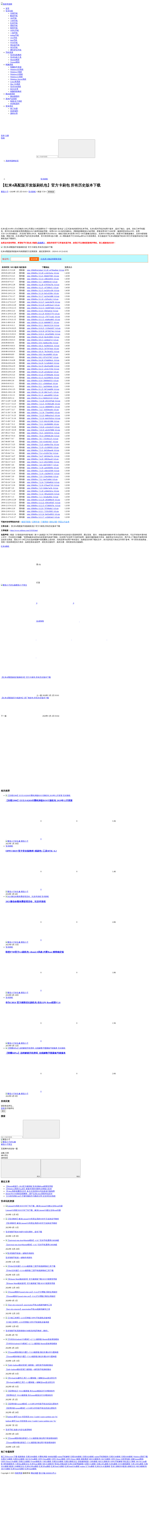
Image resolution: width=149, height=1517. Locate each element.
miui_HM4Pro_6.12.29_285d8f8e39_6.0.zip (43, 500)
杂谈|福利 (14, 111)
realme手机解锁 (63, 1457)
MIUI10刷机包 (95, 1459)
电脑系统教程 (15, 91)
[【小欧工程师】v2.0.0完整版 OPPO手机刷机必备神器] (28, 1318)
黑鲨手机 (14, 26)
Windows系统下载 (140, 1457)
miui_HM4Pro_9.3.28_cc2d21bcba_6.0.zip (43, 273)
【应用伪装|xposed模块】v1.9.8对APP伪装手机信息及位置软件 (31, 1408)
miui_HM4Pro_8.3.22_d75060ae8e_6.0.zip (43, 375)
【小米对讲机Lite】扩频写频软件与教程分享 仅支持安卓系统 (31, 1196)
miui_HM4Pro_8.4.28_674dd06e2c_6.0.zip (43, 360)
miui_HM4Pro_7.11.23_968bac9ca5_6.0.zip (43, 415)
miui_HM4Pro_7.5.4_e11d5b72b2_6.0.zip (42, 453)
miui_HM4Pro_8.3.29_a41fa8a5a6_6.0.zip (43, 372)
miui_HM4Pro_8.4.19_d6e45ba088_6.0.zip (43, 366)
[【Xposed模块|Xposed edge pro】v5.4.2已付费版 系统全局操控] (31, 1292)
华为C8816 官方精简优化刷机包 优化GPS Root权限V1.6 (33, 1002)
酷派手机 (14, 16)
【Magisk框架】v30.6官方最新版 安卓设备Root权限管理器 (29, 1186)
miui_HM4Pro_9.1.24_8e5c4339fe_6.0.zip (43, 293)
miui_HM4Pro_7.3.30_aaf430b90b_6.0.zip (43, 468)
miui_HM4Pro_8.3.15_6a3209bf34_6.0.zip (43, 378)
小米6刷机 (93, 1461)
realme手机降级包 (101, 1457)
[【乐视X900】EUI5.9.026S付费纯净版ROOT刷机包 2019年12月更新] (34, 795)
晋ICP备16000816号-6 (47, 1473)
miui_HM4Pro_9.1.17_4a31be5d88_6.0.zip (43, 296)
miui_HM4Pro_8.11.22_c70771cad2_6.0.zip (43, 317)
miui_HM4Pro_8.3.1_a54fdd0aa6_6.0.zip (42, 383)
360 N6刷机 (105, 1459)
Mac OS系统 (15, 84)
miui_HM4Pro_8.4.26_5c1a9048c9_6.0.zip (43, 363)
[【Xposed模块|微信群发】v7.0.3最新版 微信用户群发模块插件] (32, 1438)
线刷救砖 (21, 1457)
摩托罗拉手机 (15, 50)
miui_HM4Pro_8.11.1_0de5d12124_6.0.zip (43, 325)
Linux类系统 (15, 82)
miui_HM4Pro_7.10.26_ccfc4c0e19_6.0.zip (43, 427)
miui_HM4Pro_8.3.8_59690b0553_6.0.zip (43, 381)
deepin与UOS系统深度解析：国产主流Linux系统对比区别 (29, 1194)
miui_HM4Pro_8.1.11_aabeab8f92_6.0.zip (43, 395)
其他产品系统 (11, 99)
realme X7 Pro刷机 (87, 1466)
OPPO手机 (14, 30)
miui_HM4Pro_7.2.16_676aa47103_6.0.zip (43, 485)
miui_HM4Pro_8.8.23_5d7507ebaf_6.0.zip (43, 349)
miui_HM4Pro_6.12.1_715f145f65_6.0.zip (43, 511)
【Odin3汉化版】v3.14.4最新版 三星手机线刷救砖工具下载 (30, 1270)
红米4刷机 (5, 546)
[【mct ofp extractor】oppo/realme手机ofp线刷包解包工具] (29, 1305)
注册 (7, 136)
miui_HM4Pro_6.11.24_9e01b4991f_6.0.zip (43, 514)
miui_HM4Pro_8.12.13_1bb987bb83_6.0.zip (43, 308)
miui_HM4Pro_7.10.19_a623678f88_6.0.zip (43, 430)
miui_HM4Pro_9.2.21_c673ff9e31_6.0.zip (43, 288)
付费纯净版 (42, 1457)
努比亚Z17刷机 (129, 1461)
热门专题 (14, 109)
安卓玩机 (9, 11)
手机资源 (9, 52)
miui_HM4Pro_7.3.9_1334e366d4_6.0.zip (42, 476)
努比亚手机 (15, 45)
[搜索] (76, 148)
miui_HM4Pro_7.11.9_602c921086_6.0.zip (43, 421)
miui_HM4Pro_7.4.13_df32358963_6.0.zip (43, 462)
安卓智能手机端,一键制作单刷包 (19, 1258)
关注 (38, 1176)
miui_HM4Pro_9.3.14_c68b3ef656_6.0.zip (43, 279)
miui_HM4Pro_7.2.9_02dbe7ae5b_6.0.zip (42, 488)
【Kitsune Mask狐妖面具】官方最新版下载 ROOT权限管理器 (30, 1283)
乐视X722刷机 (90, 1464)
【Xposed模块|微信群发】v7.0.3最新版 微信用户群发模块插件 (31, 1443)
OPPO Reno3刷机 (58, 1459)
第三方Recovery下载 (9, 1457)
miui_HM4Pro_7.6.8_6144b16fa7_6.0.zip (42, 442)
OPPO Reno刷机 (44, 1459)
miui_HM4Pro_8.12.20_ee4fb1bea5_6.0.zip (43, 305)
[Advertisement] (71, 209)
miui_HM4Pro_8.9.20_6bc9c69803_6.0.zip (43, 337)
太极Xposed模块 (137, 1459)
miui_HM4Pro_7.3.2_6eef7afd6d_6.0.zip (42, 479)
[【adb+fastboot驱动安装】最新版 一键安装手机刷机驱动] (29, 1365)
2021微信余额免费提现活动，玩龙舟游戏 (26, 901)
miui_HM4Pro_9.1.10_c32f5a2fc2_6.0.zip (42, 299)
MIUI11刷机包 (48, 1464)
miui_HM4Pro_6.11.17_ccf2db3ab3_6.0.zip (43, 517)
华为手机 (14, 47)
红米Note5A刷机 (57, 1466)
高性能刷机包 (8, 1464)
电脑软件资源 (15, 67)
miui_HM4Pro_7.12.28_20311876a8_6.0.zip (43, 401)
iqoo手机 (13, 40)
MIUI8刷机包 (141, 1466)
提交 (3, 1111)
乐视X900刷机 (31, 1457)
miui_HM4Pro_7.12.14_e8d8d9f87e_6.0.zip (43, 407)
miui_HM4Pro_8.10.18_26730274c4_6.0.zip (43, 331)
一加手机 (14, 33)
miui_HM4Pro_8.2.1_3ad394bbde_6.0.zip (42, 386)
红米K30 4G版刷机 (102, 1466)
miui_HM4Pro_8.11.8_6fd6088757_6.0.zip (43, 322)
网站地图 (34, 1473)
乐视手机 (14, 13)
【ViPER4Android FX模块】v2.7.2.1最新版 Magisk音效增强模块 (31, 1344)
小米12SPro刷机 (137, 1464)
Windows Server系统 (18, 79)
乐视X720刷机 (7, 1459)
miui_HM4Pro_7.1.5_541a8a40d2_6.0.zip (42, 497)
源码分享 (14, 113)
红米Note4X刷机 (17, 1469)
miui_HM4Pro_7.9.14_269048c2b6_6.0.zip (43, 436)
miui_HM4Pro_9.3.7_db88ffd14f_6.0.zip (42, 282)
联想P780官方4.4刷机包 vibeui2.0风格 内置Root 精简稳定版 (35, 952)
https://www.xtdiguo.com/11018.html (24, 530)
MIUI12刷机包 (104, 1461)
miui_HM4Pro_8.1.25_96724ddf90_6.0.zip (43, 389)
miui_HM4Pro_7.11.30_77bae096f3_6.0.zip (43, 413)
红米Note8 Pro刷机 (72, 1466)
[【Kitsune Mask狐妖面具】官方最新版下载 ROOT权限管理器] (31, 1279)
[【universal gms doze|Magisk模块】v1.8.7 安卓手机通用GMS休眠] (32, 1240)
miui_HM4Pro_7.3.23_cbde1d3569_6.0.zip (43, 471)
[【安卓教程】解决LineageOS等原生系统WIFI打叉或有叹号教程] (32, 1219)
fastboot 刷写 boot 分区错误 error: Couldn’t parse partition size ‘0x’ (31, 1421)
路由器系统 (10, 94)
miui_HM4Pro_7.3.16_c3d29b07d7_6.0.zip (43, 474)
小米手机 (14, 21)
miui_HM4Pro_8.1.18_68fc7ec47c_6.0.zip (43, 392)
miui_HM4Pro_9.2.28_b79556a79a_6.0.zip (43, 285)
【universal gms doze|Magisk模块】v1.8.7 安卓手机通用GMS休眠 (31, 1245)
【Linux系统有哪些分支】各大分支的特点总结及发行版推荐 (30, 1191)
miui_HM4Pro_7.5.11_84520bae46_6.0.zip (43, 450)
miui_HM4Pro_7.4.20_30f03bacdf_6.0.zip (43, 459)
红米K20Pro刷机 (31, 1466)
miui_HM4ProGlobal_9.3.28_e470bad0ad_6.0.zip (45, 270)
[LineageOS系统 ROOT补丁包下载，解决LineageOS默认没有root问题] (34, 1206)
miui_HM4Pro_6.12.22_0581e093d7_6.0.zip (43, 503)
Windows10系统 (16, 74)
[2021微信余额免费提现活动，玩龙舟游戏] (23, 896)
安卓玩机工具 (15, 57)
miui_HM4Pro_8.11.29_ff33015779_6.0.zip (43, 314)
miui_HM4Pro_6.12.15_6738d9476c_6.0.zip (43, 506)
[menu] (2, 2)
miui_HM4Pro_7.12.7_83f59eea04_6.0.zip (43, 410)
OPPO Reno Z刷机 (73, 1459)
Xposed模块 (15, 62)
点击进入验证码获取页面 (51, 259)
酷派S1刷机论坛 (129, 1466)
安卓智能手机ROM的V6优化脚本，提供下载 (24, 1232)
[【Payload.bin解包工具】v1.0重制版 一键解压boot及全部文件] (31, 1378)
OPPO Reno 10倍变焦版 (120, 1459)
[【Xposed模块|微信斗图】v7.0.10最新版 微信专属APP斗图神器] (32, 1352)
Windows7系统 (16, 72)
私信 (78, 1176)
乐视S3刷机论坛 (70, 1461)
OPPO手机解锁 (116, 1461)
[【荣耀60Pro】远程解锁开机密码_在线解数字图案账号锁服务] (32, 1048)
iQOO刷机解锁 (124, 1464)
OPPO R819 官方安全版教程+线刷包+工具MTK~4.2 (31, 851)
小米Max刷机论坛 (22, 1464)
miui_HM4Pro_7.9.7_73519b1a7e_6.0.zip (42, 439)
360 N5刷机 (5, 1469)
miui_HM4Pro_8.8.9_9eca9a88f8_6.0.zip (42, 354)
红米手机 (14, 23)
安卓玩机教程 (15, 55)
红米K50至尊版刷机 (76, 1464)
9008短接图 (52, 1457)
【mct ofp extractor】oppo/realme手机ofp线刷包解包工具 (28, 1309)
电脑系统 (9, 65)
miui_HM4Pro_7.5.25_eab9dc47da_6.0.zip (43, 444)
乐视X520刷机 (24, 1461)
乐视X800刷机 (76, 1457)
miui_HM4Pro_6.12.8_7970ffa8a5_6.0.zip (43, 508)
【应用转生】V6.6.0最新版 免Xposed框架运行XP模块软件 (29, 1395)
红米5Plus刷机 (44, 1466)
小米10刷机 (46, 1461)
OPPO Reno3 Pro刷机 (9, 1461)
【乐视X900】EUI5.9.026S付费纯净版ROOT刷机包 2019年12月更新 (39, 800)
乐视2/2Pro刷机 (102, 1464)
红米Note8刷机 (31, 1469)
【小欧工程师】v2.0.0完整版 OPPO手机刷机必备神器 (27, 1322)
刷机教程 (84, 1459)
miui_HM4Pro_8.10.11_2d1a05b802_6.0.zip (43, 334)
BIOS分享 (14, 89)
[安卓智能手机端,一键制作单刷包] (20, 1253)
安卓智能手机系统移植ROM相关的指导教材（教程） (27, 1331)
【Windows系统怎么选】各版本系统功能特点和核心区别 (29, 1189)
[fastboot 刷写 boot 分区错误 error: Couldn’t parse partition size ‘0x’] (32, 1417)
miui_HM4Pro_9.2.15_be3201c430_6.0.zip (43, 290)
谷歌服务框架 (83, 1461)
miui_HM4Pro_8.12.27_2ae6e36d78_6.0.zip (43, 302)
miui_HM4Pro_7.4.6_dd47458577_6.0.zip (43, 465)
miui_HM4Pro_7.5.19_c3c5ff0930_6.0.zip (43, 447)
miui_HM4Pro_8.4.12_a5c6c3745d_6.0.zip (43, 369)
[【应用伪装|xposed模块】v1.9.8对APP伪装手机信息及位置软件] (32, 1404)
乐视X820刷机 (88, 1457)
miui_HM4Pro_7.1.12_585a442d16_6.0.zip (43, 494)
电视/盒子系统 (16, 101)
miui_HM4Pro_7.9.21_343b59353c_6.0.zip (43, 433)
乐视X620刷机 (19, 1459)
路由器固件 (15, 96)
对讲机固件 (15, 104)
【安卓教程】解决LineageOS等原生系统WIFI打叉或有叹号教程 (31, 1223)
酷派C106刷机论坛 (17, 1466)
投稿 (3, 138)
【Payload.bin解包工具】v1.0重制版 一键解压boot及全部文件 (30, 1382)
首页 (7, 8)
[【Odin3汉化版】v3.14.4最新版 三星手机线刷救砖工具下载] (30, 1266)
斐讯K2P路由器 (60, 1464)
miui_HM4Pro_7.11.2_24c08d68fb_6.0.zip (43, 424)
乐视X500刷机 (115, 1457)
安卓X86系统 (15, 87)
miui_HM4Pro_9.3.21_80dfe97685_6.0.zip (43, 276)
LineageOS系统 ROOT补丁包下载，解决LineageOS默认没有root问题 (33, 1210)
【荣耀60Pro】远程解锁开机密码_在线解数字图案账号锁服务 (36, 1053)
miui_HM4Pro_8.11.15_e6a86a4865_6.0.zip (43, 320)
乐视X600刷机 (127, 1457)
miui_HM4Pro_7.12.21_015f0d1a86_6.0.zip (43, 404)
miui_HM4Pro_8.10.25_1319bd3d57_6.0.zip (43, 328)
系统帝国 (18, 1473)
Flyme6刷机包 (36, 1461)
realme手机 (14, 35)
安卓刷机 (32, 192)
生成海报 (40, 621)
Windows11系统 (16, 77)
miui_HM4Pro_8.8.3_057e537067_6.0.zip (42, 357)
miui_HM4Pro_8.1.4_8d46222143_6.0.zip (43, 398)
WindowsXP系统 (16, 69)
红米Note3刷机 (36, 1464)
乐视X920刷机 (58, 1461)
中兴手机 (14, 43)
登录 (3, 136)
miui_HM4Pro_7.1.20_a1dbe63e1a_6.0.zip (43, 491)
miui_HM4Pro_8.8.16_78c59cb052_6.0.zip (43, 351)
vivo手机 (13, 38)
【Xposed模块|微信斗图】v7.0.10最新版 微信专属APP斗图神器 (31, 1356)
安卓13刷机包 (116, 1466)
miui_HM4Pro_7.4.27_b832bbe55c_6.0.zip (43, 456)
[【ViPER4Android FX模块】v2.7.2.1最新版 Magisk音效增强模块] (32, 1339)
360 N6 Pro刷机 (31, 1459)
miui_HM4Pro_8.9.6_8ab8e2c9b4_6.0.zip (42, 343)
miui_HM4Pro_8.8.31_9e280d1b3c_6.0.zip (43, 346)
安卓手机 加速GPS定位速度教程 (19, 1430)
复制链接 (51, 192)
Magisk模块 (14, 60)
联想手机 (14, 28)
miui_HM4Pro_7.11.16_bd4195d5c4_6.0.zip (43, 418)
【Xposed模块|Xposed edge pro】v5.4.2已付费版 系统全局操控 (30, 1296)
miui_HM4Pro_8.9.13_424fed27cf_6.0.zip (43, 340)
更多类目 (9, 106)
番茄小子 (4, 192)
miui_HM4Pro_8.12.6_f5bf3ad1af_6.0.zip (42, 311)
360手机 (13, 18)
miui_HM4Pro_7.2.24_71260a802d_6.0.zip (43, 482)
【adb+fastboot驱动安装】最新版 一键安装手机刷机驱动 (28, 1369)
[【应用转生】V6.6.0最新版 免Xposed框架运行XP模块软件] (30, 1391)
